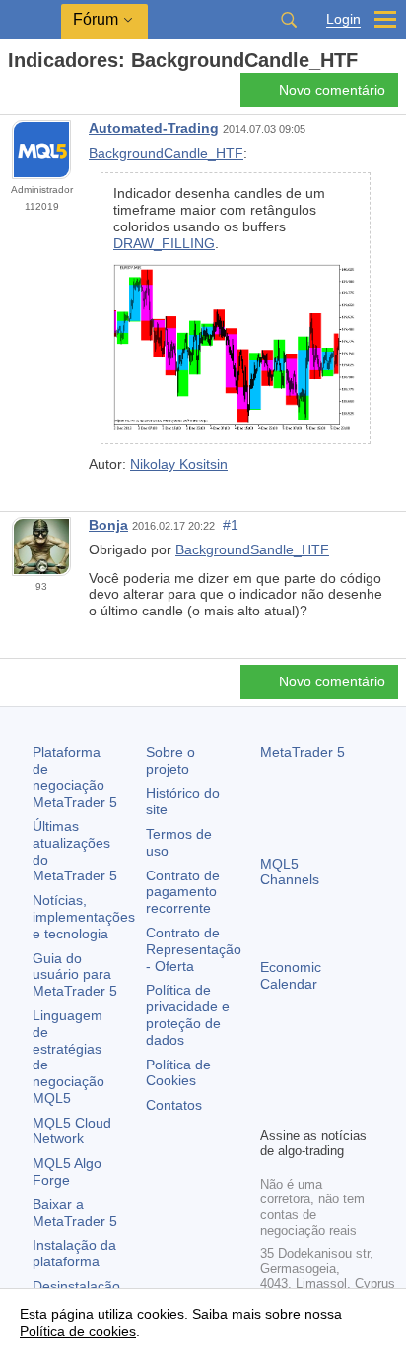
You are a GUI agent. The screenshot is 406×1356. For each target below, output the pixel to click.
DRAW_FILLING (164, 243)
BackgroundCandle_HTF (166, 153)
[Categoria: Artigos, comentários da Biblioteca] (37, 95)
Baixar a (75, 1212)
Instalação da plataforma (74, 1253)
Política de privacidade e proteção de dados (188, 1014)
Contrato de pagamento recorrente (183, 892)
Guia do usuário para (75, 975)
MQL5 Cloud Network (72, 1131)
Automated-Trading (154, 128)
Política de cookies (78, 1331)
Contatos (174, 1105)
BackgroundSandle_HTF (252, 549)
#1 (230, 525)
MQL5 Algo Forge (67, 1171)
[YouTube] (272, 1109)
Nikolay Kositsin (179, 464)
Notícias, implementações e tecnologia (84, 916)
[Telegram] (303, 1077)
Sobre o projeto (170, 760)
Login (343, 19)
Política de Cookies (178, 1073)
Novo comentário (332, 89)
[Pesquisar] (289, 20)
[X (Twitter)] (335, 1077)
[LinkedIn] (303, 1109)
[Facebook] (272, 1077)
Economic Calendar (290, 975)
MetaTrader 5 (302, 752)
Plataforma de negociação (75, 776)
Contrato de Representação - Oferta (193, 949)
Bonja (108, 525)
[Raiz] (14, 95)
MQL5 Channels (289, 872)
